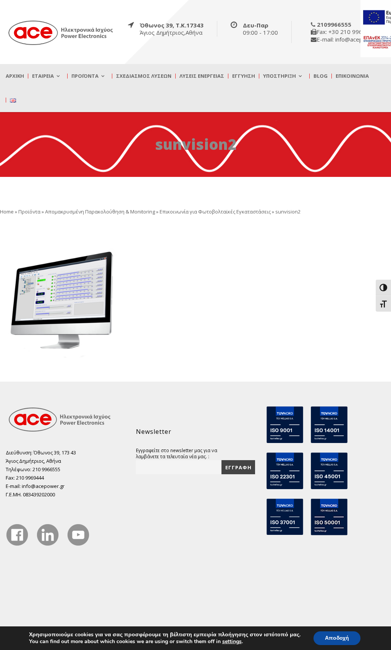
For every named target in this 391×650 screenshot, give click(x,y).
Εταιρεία (43, 76)
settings (232, 641)
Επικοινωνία (352, 76)
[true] (61, 32)
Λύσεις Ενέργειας (201, 76)
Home (7, 211)
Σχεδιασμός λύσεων (143, 76)
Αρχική (15, 76)
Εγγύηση (243, 76)
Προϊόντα (85, 76)
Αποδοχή (337, 638)
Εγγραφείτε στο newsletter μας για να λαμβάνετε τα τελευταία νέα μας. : (176, 453)
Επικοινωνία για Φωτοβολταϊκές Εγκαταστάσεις (215, 211)
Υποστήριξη (279, 76)
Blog (320, 76)
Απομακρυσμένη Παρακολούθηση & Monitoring (100, 211)
